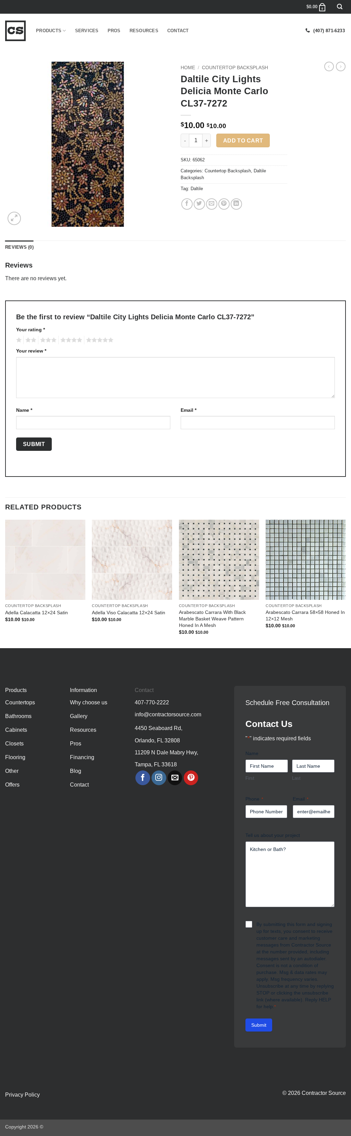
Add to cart (243, 141)
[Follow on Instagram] (159, 777)
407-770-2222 (152, 702)
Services (87, 30)
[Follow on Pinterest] (191, 777)
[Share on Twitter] (199, 204)
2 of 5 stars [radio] (29, 340)
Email (188, 410)
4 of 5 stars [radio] (70, 340)
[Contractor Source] (15, 31)
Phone (254, 799)
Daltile (197, 188)
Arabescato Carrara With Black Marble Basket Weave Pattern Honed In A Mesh (212, 618)
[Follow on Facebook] (142, 777)
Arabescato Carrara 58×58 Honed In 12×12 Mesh (305, 615)
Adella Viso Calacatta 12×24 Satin (128, 612)
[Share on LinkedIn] (236, 204)
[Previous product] (341, 66)
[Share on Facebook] (187, 204)
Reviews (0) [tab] (19, 247)
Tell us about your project (272, 835)
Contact (178, 30)
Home (188, 67)
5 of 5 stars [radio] (98, 340)
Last (296, 778)
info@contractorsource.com (168, 714)
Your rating (30, 329)
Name (24, 410)
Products (48, 30)
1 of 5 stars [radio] (18, 340)
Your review (31, 351)
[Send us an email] (175, 777)
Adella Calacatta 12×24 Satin (36, 612)
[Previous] (5, 583)
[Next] (345, 583)
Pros (114, 30)
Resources (144, 30)
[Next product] (329, 66)
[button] (339, 7)
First (249, 778)
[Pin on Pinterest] (224, 204)
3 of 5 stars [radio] (47, 340)
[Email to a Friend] (211, 204)
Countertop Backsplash (235, 67)
